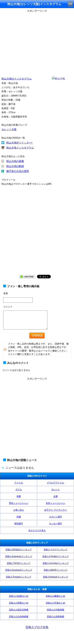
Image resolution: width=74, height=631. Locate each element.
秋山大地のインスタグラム (16, 78)
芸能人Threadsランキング (18, 577)
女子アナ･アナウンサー (55, 510)
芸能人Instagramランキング (18, 556)
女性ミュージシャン (55, 503)
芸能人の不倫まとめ (55, 603)
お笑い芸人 (18, 510)
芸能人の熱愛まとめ (18, 603)
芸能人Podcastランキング (55, 577)
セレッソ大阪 (9, 129)
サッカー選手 (55, 523)
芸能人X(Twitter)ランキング (55, 556)
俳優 (19, 496)
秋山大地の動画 (15, 166)
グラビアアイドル (55, 482)
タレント (55, 489)
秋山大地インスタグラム (20, 147)
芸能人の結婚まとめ (18, 596)
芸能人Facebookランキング (18, 570)
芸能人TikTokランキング (18, 563)
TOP (70, 4)
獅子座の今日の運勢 (17, 171)
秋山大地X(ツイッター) (19, 142)
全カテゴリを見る (37, 530)
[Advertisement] (37, 234)
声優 (19, 516)
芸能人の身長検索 (55, 616)
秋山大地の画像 (15, 161)
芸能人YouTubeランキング (56, 563)
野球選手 (18, 523)
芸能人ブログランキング (55, 549)
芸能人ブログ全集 (37, 627)
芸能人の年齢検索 (55, 609)
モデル (18, 489)
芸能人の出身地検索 (18, 616)
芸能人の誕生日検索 (18, 609)
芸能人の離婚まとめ (55, 596)
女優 (55, 496)
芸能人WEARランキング (55, 570)
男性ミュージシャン (18, 503)
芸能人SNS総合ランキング (19, 549)
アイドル (18, 482)
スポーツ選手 (55, 516)
